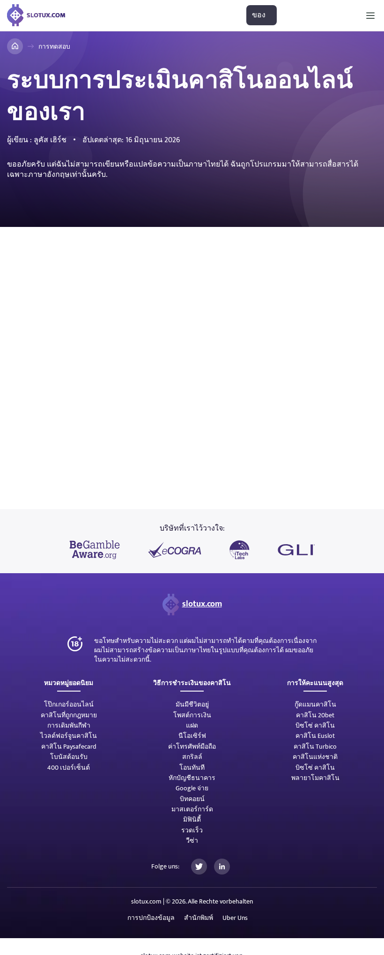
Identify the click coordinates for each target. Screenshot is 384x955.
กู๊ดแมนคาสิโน (315, 704)
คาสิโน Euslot (315, 735)
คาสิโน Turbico (315, 746)
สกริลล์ (192, 756)
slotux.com (202, 604)
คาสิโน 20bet (315, 715)
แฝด (192, 725)
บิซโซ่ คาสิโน (315, 725)
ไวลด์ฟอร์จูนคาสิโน (68, 735)
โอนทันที (192, 767)
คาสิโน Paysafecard (68, 746)
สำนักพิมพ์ (198, 918)
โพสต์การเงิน (192, 715)
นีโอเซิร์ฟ (192, 735)
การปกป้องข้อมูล (151, 918)
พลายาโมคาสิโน (315, 778)
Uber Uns (235, 918)
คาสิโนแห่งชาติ (315, 756)
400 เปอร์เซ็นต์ (68, 767)
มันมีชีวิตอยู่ (192, 704)
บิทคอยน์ (192, 799)
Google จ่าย (192, 788)
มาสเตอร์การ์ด (192, 809)
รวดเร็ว (192, 830)
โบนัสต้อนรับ (69, 756)
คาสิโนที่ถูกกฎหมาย (69, 715)
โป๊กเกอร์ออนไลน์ (69, 704)
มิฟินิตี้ (192, 819)
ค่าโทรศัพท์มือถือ (192, 746)
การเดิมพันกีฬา (68, 725)
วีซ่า (192, 840)
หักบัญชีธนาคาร (192, 778)
